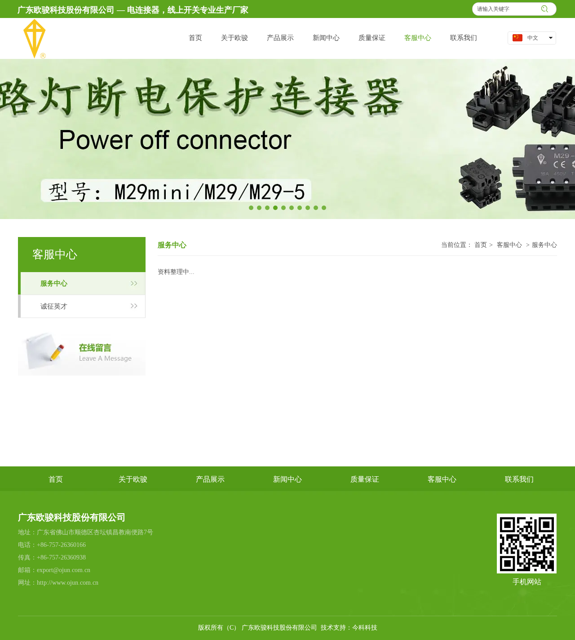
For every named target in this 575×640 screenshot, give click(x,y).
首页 (480, 245)
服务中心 (544, 245)
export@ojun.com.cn (63, 570)
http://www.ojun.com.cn (67, 582)
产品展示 (210, 479)
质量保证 (364, 479)
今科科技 (364, 627)
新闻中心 (287, 479)
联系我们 (519, 479)
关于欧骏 (133, 479)
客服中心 (509, 245)
